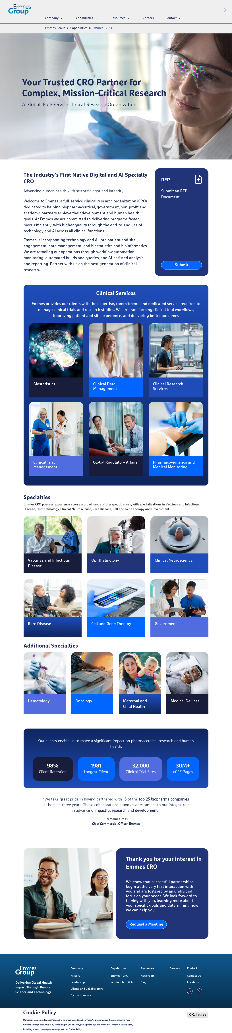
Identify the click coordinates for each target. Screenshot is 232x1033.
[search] (225, 16)
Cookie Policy (75, 1029)
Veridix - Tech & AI (122, 982)
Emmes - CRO (119, 975)
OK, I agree (197, 1014)
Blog (143, 982)
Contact (171, 18)
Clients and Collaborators (87, 988)
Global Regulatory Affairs (115, 462)
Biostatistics (44, 384)
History (75, 975)
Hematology (39, 701)
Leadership (78, 982)
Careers (148, 18)
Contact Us (194, 975)
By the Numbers (81, 995)
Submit (181, 265)
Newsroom (148, 975)
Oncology (83, 701)
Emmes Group (55, 28)
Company (52, 18)
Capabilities (84, 18)
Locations (193, 982)
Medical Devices (185, 701)
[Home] (21, 9)
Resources (118, 18)
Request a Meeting (146, 924)
